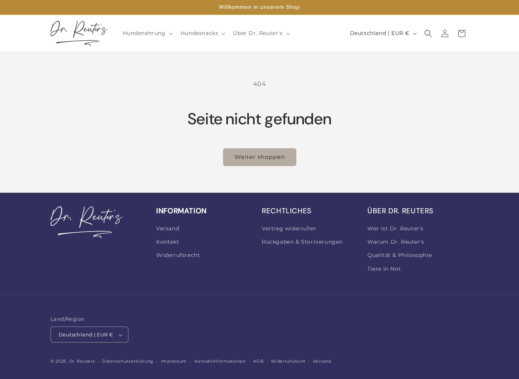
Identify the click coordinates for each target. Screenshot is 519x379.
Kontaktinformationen (220, 361)
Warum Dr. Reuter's (395, 242)
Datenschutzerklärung (127, 361)
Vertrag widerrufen (289, 228)
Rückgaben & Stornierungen (302, 242)
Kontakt (167, 242)
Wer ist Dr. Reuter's (395, 228)
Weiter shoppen (259, 156)
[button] (147, 33)
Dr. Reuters (82, 361)
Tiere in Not (384, 268)
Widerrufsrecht (178, 255)
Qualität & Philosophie (399, 255)
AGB (258, 361)
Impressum (174, 361)
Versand (167, 228)
